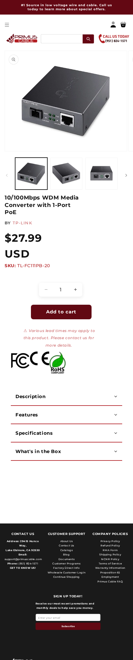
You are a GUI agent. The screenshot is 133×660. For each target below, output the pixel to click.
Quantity (17, 277)
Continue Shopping (66, 576)
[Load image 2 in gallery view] (66, 174)
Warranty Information (110, 567)
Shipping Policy (110, 554)
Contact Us (66, 545)
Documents (66, 559)
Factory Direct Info (66, 567)
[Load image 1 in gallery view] (31, 174)
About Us (66, 541)
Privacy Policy (110, 541)
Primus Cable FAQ (110, 581)
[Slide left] (7, 175)
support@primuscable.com (23, 559)
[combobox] (67, 38)
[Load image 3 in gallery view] (101, 174)
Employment (110, 576)
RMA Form (110, 550)
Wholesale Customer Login (66, 572)
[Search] (88, 38)
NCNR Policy (110, 559)
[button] (6, 24)
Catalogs (66, 550)
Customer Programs (66, 563)
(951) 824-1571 (28, 563)
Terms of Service (110, 563)
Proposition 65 (110, 572)
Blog (66, 554)
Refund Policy (110, 545)
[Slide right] (126, 175)
